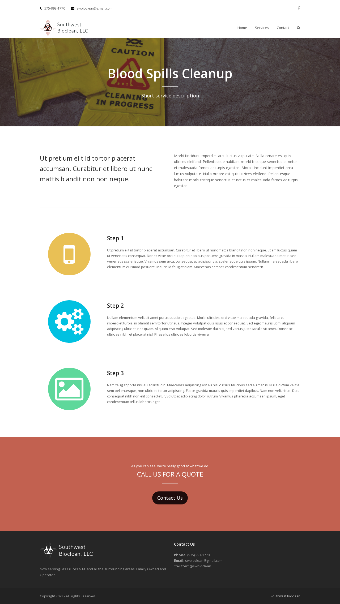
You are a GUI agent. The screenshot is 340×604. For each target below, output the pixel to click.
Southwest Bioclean (285, 596)
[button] (298, 27)
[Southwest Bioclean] (66, 557)
